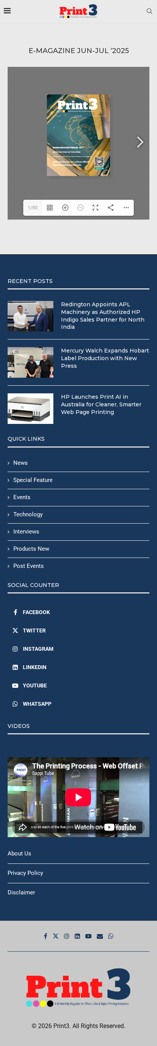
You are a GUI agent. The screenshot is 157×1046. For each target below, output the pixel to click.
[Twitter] (56, 936)
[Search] (149, 11)
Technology (28, 514)
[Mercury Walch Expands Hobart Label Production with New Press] (30, 362)
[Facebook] (45, 936)
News (20, 462)
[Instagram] (66, 936)
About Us (19, 853)
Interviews (26, 531)
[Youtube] (88, 936)
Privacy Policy (25, 873)
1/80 (33, 207)
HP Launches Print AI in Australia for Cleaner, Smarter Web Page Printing (101, 404)
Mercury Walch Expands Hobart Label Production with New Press (105, 358)
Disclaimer (21, 892)
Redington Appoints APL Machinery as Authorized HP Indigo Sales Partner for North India (102, 315)
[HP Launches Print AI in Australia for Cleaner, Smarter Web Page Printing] (30, 408)
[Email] (100, 936)
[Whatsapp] (111, 936)
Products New (31, 548)
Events (21, 497)
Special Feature (33, 480)
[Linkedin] (77, 936)
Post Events (28, 566)
